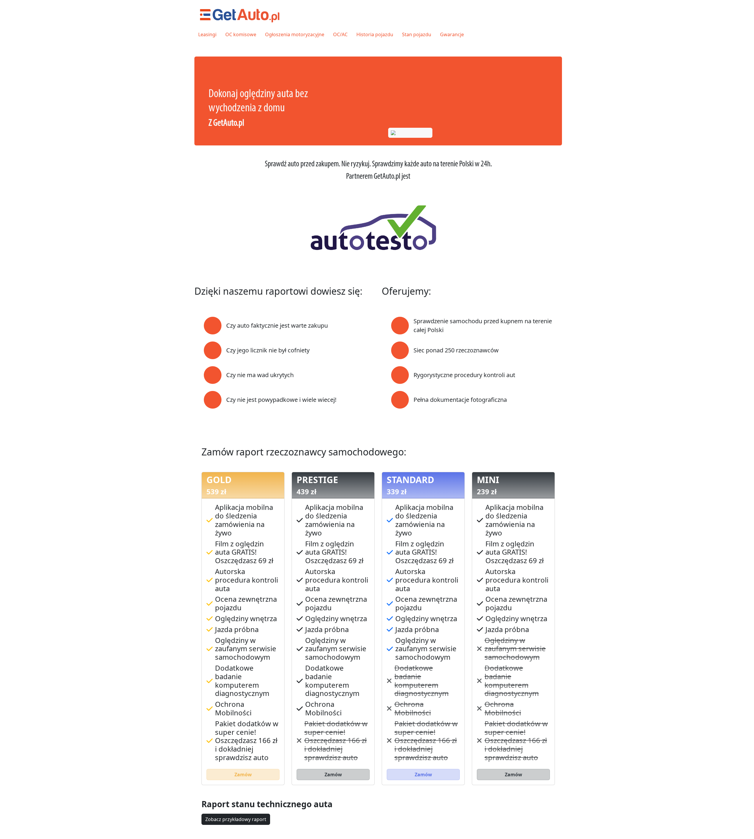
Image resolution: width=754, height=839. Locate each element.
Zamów (243, 774)
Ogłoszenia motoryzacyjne (294, 34)
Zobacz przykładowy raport (235, 819)
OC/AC (340, 34)
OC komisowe (240, 34)
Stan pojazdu (416, 34)
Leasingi (207, 34)
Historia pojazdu (374, 34)
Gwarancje (452, 34)
